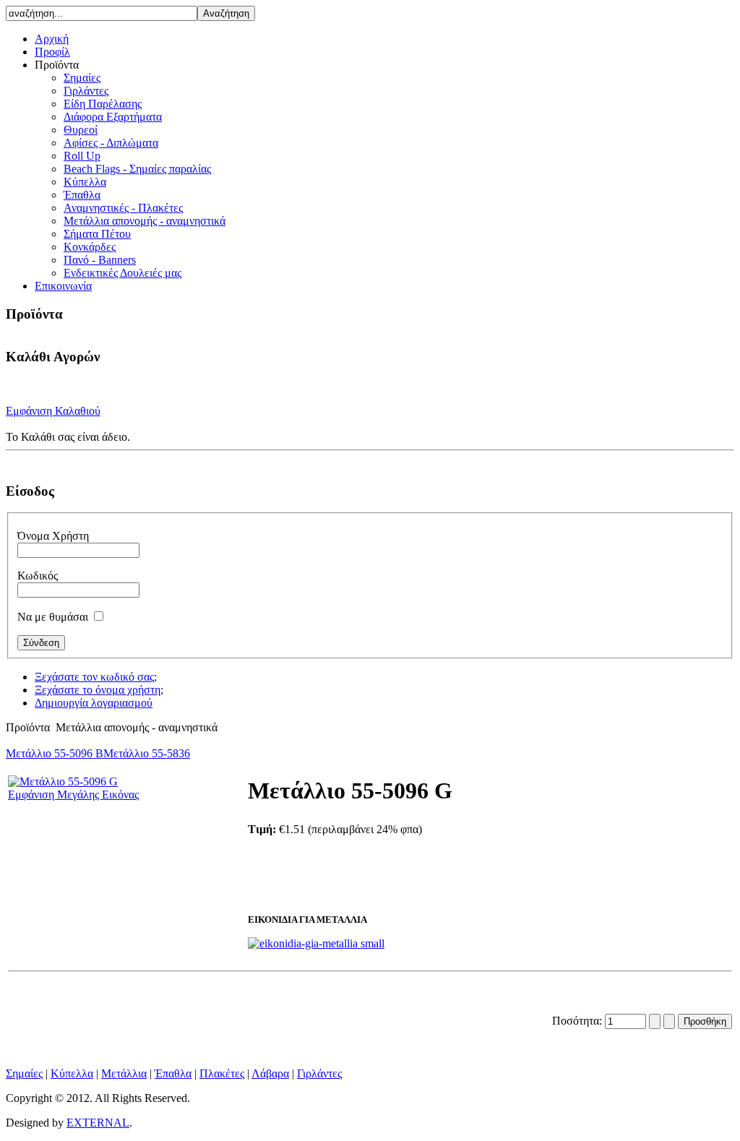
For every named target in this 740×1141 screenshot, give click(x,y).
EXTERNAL (97, 1122)
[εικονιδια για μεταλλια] (316, 943)
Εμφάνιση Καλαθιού (53, 411)
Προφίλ (52, 52)
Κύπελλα (85, 182)
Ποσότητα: (578, 1021)
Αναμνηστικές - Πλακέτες (123, 208)
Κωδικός (37, 575)
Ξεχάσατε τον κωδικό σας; (96, 677)
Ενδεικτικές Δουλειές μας (122, 273)
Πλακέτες (221, 1073)
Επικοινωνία (63, 286)
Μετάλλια (124, 1073)
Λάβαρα (270, 1073)
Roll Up (82, 156)
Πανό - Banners (100, 260)
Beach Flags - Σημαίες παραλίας (137, 169)
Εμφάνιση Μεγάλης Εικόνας (73, 794)
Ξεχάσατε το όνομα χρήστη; (99, 690)
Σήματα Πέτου (97, 234)
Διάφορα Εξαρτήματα (113, 117)
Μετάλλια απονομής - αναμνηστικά (144, 221)
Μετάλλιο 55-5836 (146, 753)
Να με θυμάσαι (52, 617)
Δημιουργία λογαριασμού (93, 703)
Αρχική (52, 39)
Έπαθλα (82, 195)
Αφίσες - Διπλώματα (111, 143)
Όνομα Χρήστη (53, 536)
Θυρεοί (81, 130)
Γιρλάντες (86, 91)
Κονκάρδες (90, 247)
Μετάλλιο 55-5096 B (54, 753)
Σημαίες (82, 78)
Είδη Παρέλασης (103, 104)
